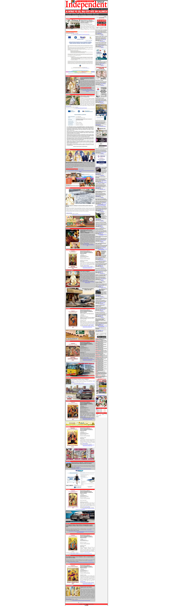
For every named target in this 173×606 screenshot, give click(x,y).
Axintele (101, 175)
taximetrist (105, 182)
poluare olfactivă (87, 34)
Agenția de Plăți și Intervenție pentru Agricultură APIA (101, 205)
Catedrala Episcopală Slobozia (87, 468)
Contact (94, 13)
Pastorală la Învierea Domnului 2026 (87, 267)
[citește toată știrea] (78, 467)
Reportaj (81, 13)
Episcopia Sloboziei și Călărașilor (77, 34)
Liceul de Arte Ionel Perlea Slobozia (103, 234)
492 (105, 334)
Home (67, 13)
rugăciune (85, 600)
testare (105, 126)
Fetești (101, 65)
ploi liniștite (88, 600)
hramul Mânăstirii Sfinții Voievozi (86, 383)
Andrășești (102, 227)
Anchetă (70, 13)
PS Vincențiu (83, 34)
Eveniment (74, 13)
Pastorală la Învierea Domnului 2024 (87, 445)
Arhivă (97, 13)
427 (102, 333)
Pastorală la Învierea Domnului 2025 (87, 360)
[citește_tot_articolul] (71, 32)
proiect (101, 153)
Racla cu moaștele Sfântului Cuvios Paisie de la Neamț (87, 562)
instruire (103, 182)
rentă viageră (100, 204)
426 (101, 333)
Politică (78, 13)
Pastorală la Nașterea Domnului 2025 (87, 327)
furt (103, 47)
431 (98, 334)
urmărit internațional (103, 287)
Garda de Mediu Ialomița (88, 170)
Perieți (76, 107)
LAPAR (100, 189)
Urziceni (102, 47)
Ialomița (104, 41)
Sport (85, 13)
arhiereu (86, 282)
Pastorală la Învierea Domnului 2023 (87, 553)
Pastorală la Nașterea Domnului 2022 (87, 583)
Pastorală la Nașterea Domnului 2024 (87, 419)
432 (99, 334)
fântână (103, 175)
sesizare (89, 214)
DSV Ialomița (100, 126)
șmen (103, 65)
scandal (104, 189)
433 (101, 334)
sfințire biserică (81, 107)
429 (105, 333)
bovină (103, 126)
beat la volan (101, 41)
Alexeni (101, 211)
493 (100, 28)
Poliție (101, 234)
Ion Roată (102, 317)
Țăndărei (102, 280)
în (101, 339)
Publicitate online (89, 13)
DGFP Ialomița (100, 182)
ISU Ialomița (102, 197)
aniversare (87, 91)
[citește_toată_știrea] (99, 33)
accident (103, 85)
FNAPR (102, 189)
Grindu (100, 273)
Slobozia (84, 244)
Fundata (78, 107)
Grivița (101, 85)
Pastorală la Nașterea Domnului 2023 (80, 509)
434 (102, 334)
